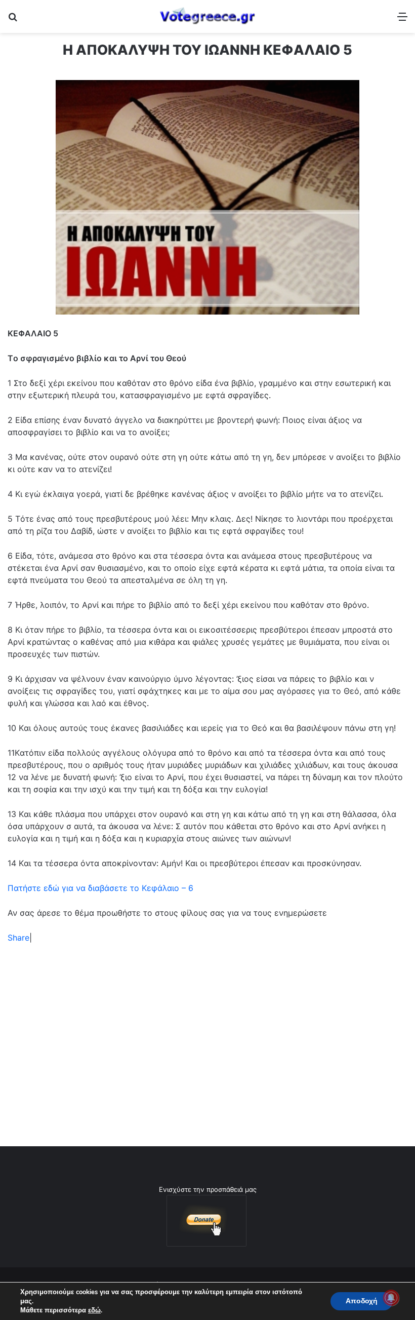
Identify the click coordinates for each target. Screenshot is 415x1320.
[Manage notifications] (391, 1298)
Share (18, 938)
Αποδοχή (362, 1301)
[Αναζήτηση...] (13, 20)
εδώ (94, 1310)
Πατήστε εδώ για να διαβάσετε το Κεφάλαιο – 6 (100, 888)
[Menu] (402, 20)
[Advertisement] (207, 1030)
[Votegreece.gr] (207, 16)
